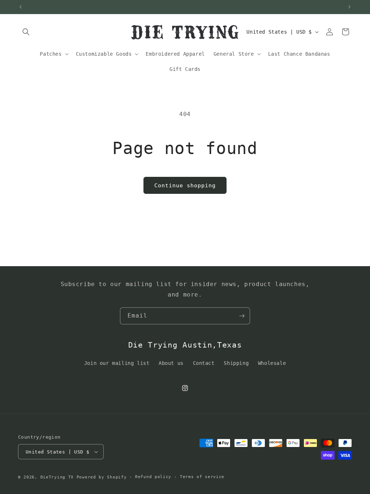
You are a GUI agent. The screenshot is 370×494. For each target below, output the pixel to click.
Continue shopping (185, 185)
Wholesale (272, 363)
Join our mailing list (117, 363)
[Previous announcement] (21, 7)
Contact (204, 363)
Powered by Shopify (102, 477)
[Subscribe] (242, 315)
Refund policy (153, 476)
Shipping (236, 363)
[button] (26, 32)
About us (171, 363)
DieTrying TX (57, 477)
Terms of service (202, 476)
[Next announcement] (349, 7)
